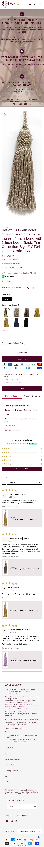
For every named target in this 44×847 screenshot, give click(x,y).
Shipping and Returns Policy (13, 343)
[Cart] (35, 4)
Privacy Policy (10, 765)
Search (7, 754)
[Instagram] (28, 287)
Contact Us (9, 776)
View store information (12, 382)
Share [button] (23, 388)
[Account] (40, 4)
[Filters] (4, 483)
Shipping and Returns (13, 771)
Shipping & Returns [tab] (32, 396)
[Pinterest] (33, 287)
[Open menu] (30, 4)
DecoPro (24, 846)
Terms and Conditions (13, 759)
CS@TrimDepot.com (18, 728)
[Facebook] (23, 287)
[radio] (7, 299)
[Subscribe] (34, 806)
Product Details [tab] (12, 396)
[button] (7, 263)
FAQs (7, 782)
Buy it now (22, 359)
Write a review (22, 469)
